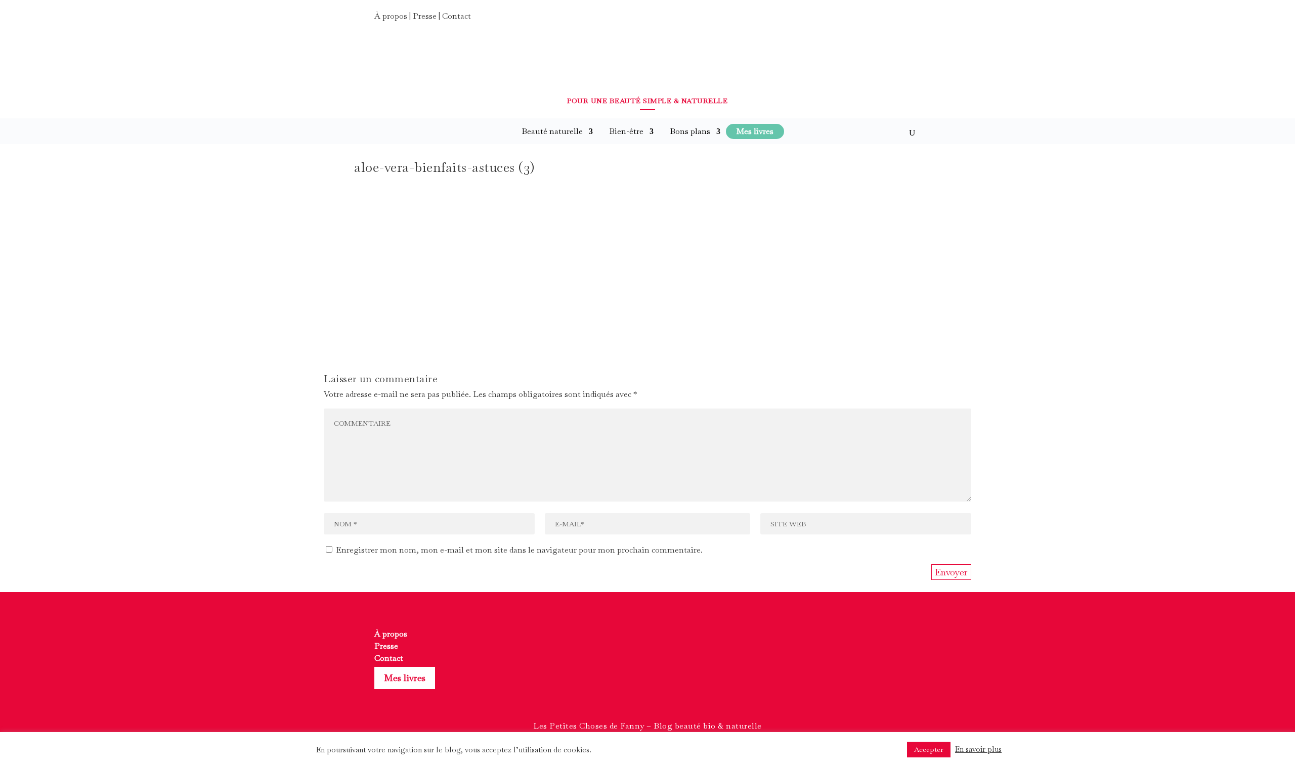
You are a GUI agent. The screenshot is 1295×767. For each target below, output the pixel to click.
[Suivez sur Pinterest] (911, 19)
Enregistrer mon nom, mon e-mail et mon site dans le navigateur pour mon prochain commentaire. (519, 550)
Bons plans (690, 131)
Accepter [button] (928, 749)
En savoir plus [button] (978, 749)
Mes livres (404, 678)
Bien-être (626, 131)
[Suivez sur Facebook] (875, 19)
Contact (456, 16)
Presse (425, 16)
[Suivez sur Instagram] (893, 19)
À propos (390, 16)
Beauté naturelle (552, 131)
